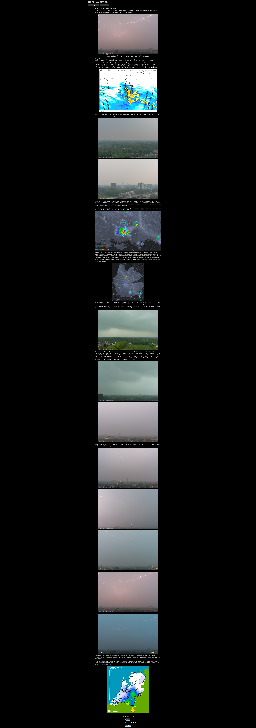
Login (121, 723)
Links (101, 5)
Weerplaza (154, 67)
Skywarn (106, 5)
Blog (93, 5)
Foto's (97, 5)
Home (89, 5)
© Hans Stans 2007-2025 (130, 723)
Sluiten (128, 719)
